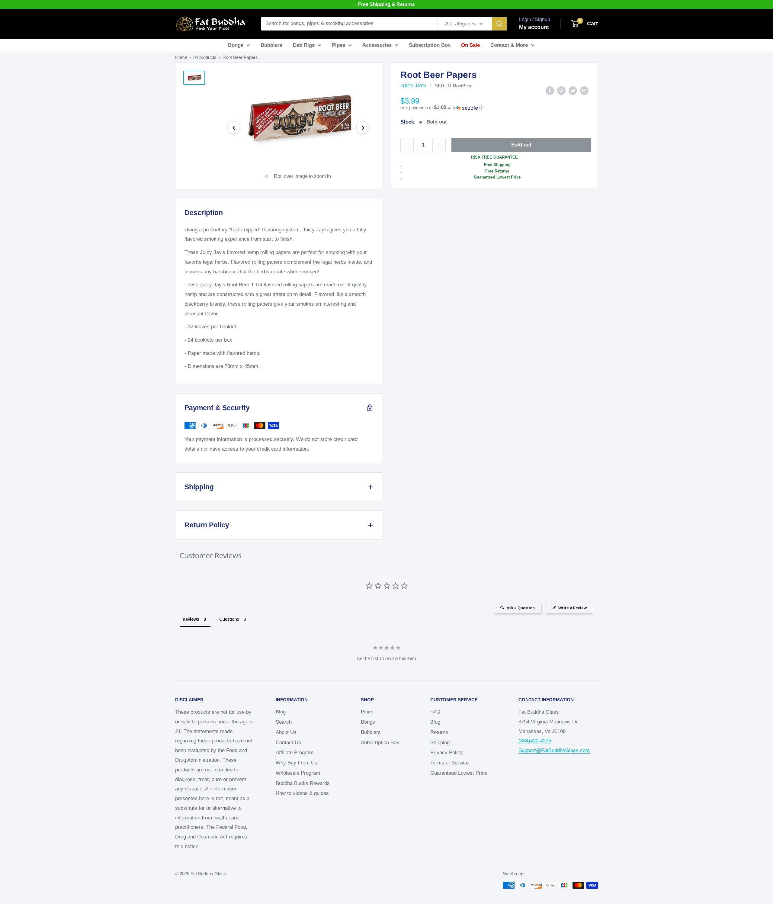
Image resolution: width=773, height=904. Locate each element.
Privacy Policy (446, 752)
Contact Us (288, 742)
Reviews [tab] (191, 619)
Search (284, 722)
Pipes (338, 45)
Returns (439, 732)
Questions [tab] (229, 619)
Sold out (521, 145)
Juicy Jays (413, 85)
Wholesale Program (298, 773)
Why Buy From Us (296, 763)
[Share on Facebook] (550, 90)
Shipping (440, 742)
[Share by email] (584, 90)
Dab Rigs (304, 45)
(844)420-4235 (534, 741)
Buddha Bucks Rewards (303, 783)
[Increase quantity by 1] (439, 145)
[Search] (499, 24)
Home (181, 57)
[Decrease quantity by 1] (407, 145)
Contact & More (509, 45)
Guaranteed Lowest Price (458, 773)
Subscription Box (430, 45)
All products (205, 57)
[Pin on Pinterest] (561, 90)
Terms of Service (449, 763)
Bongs (235, 45)
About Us (286, 732)
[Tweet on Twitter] (573, 90)
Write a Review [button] (572, 607)
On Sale (470, 45)
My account (534, 27)
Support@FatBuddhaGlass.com (554, 750)
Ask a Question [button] (521, 607)
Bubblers (271, 45)
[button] (494, 108)
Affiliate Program (294, 752)
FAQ (435, 712)
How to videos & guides (302, 793)
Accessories (377, 45)
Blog (281, 712)
